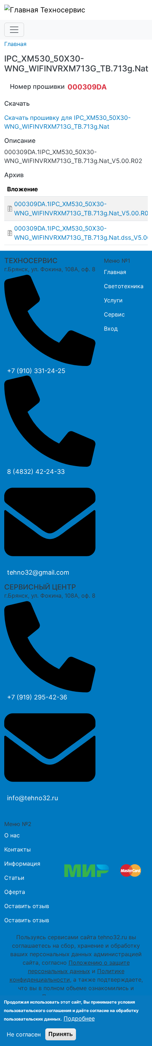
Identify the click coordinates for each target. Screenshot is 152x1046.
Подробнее (79, 1018)
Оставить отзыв (26, 906)
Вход (111, 328)
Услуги (113, 300)
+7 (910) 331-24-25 (36, 370)
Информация (22, 863)
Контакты (17, 849)
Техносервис (61, 10)
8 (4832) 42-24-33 (36, 471)
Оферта (14, 891)
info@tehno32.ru (32, 798)
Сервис (114, 314)
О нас (12, 835)
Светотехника (124, 286)
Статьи (14, 877)
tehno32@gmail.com (38, 572)
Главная (15, 43)
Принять (60, 1034)
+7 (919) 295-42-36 (37, 697)
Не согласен (24, 1034)
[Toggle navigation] (14, 30)
